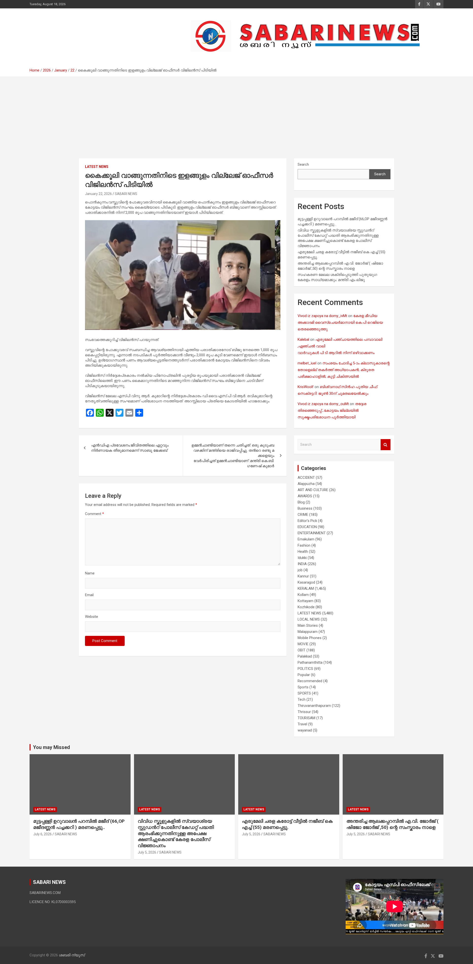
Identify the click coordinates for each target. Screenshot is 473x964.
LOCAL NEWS (309, 619)
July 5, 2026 (147, 852)
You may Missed (51, 747)
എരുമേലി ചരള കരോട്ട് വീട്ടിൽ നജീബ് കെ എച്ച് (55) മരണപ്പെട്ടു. (287, 824)
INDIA (302, 564)
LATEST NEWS (96, 167)
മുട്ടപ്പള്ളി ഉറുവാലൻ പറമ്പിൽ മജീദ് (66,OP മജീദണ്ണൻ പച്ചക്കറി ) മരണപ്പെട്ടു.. (79, 824)
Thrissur (304, 712)
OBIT (301, 650)
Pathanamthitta (310, 662)
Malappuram (308, 631)
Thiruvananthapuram (314, 705)
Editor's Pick (307, 520)
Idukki (302, 557)
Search (303, 164)
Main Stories (308, 625)
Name (90, 573)
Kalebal (303, 339)
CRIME (303, 514)
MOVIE (303, 644)
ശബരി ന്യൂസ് (64, 33)
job (300, 570)
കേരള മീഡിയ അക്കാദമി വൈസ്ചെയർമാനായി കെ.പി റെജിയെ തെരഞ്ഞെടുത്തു (340, 322)
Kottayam (305, 601)
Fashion (304, 545)
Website (91, 616)
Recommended (310, 681)
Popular (304, 675)
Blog (301, 502)
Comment (94, 514)
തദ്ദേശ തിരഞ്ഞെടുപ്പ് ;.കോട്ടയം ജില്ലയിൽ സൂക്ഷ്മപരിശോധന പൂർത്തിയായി (332, 410)
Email (89, 595)
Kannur (303, 576)
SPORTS (304, 693)
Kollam (303, 594)
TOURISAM (306, 718)
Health (303, 551)
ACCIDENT (306, 477)
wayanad (305, 730)
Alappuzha (306, 484)
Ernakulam (306, 539)
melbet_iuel (307, 363)
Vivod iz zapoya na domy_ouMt (323, 404)
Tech (301, 699)
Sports (303, 687)
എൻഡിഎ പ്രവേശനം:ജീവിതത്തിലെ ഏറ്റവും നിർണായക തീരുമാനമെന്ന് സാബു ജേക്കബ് (130, 448)
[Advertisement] (236, 121)
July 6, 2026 (42, 834)
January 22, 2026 (98, 194)
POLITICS (305, 668)
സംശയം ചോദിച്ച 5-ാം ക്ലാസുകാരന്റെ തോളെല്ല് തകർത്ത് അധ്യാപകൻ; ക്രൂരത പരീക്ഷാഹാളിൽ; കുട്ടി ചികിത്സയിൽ (344, 370)
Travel (302, 724)
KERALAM (306, 588)
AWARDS (305, 496)
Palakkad (305, 656)
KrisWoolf (306, 387)
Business (305, 508)
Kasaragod (306, 582)
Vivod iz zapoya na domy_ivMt (322, 316)
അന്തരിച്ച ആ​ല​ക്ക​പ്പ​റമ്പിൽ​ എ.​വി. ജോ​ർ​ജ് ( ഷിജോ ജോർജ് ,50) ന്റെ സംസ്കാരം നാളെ (392, 824)
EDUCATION (307, 527)
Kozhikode (306, 607)
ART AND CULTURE (313, 490)
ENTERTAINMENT (312, 533)
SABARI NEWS (126, 194)
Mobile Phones (309, 638)
